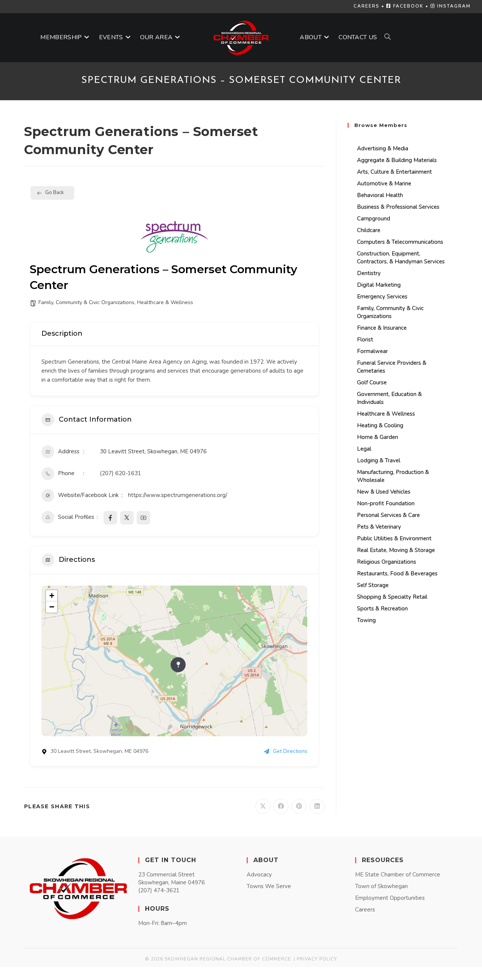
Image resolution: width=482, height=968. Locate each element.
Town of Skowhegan (381, 886)
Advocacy (259, 874)
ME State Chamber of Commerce (397, 874)
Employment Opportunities (390, 898)
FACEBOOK (407, 6)
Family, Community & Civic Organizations (86, 302)
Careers (365, 909)
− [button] (51, 607)
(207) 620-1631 (120, 473)
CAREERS (367, 6)
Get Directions (290, 751)
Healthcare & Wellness (165, 302)
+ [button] (51, 595)
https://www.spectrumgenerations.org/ (177, 495)
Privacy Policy (317, 959)
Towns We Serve (269, 886)
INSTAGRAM (453, 6)
